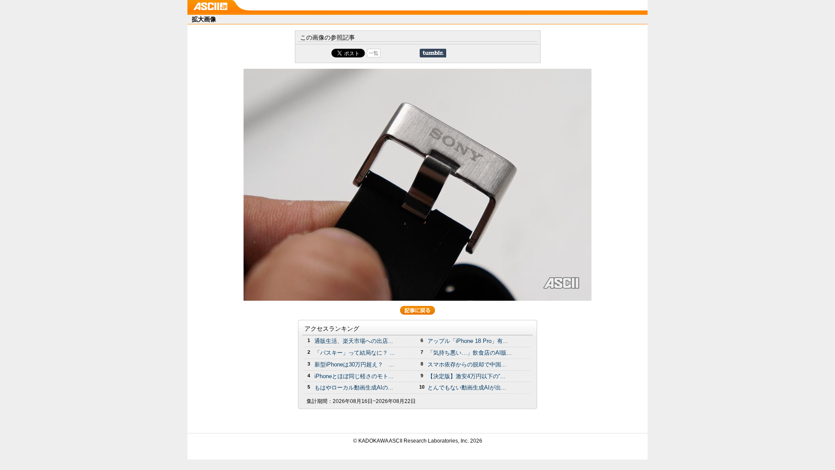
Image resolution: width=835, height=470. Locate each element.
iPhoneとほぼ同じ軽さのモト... (354, 376)
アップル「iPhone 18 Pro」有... (468, 341)
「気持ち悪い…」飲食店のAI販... (470, 352)
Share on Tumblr (433, 53)
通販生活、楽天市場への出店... (353, 341)
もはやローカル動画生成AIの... (353, 387)
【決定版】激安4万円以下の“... (466, 376)
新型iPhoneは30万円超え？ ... (354, 364)
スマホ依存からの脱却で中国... (467, 364)
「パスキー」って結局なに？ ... (354, 352)
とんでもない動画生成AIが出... (467, 387)
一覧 (373, 53)
